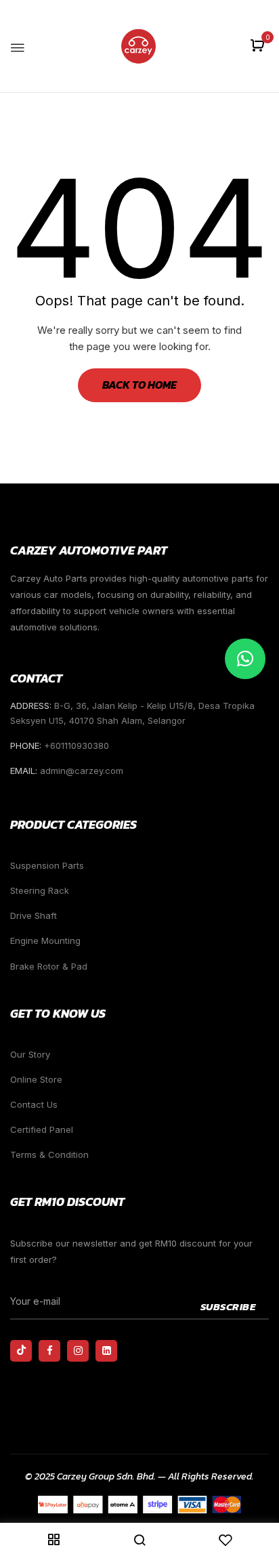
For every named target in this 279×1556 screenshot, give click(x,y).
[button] (259, 46)
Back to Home (139, 384)
